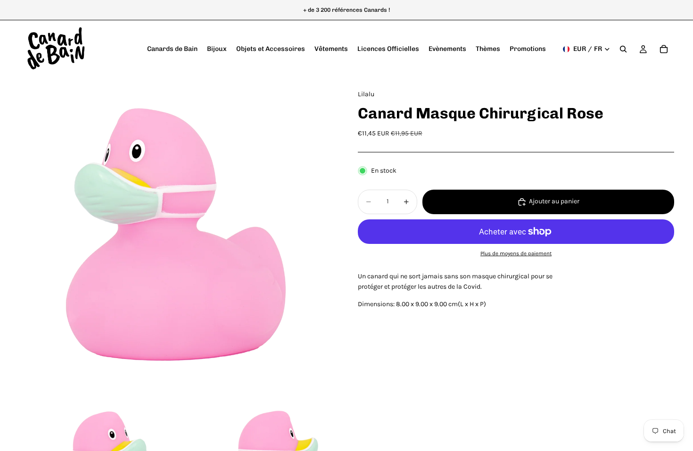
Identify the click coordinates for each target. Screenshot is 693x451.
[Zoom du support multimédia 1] (177, 236)
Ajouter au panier (554, 201)
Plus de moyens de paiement (516, 253)
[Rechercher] (623, 49)
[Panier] (663, 49)
